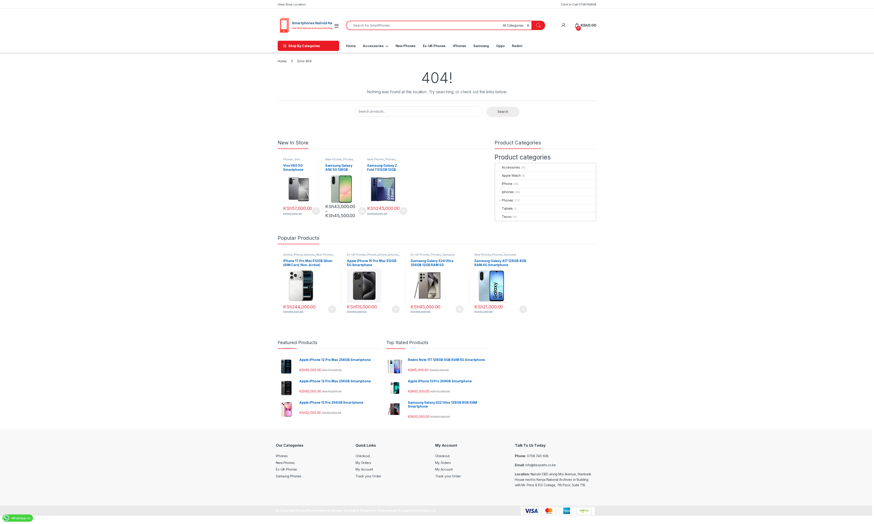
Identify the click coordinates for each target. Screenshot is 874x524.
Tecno (506, 217)
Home (351, 46)
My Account (364, 469)
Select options (360, 211)
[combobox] (423, 25)
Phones (288, 159)
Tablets (507, 208)
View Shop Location (291, 4)
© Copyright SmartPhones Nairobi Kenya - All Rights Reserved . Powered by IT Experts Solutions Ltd (355, 510)
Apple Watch (511, 175)
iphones (508, 192)
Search (503, 111)
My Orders (363, 463)
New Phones (406, 46)
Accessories (373, 46)
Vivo (297, 159)
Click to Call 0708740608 (578, 4)
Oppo (500, 46)
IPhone (507, 184)
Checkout (363, 456)
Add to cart (316, 211)
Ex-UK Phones (434, 46)
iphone (287, 254)
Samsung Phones (288, 476)
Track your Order (368, 476)
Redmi (517, 46)
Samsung (481, 46)
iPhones (459, 46)
